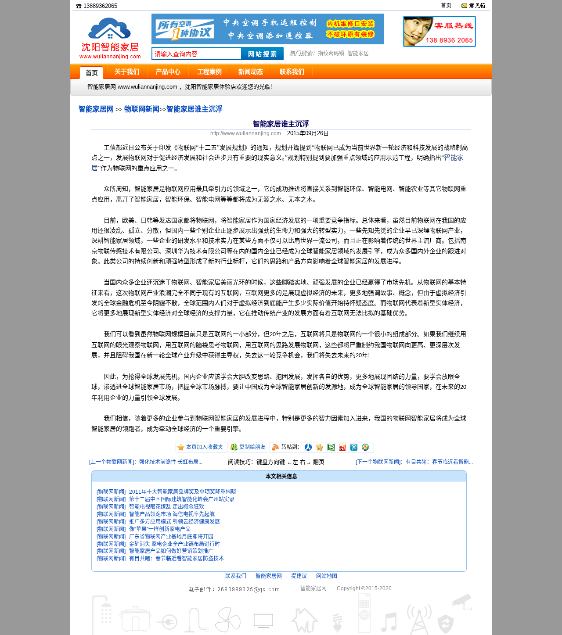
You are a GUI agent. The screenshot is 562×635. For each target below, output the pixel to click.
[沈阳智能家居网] (110, 59)
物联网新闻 (141, 109)
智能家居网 (96, 109)
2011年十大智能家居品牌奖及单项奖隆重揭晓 (182, 492)
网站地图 (326, 576)
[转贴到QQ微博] (354, 447)
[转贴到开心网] (319, 447)
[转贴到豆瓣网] (331, 447)
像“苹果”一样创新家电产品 (160, 529)
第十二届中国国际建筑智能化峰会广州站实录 (181, 499)
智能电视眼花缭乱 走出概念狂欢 (166, 507)
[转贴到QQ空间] (365, 447)
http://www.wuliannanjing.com (245, 133)
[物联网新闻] (111, 492)
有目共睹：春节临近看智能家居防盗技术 (176, 559)
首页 (446, 6)
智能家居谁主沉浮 (194, 109)
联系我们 (235, 576)
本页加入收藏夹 (204, 447)
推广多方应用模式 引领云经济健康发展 (174, 522)
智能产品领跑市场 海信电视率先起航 (172, 514)
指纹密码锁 (331, 53)
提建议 (299, 576)
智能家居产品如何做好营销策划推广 (171, 551)
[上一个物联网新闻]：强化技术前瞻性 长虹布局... (145, 462)
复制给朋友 (252, 447)
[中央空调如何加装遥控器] (267, 42)
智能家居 (358, 53)
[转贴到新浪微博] (342, 447)
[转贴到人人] (308, 447)
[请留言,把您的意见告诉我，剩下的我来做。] (473, 5)
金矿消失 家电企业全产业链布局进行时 (174, 544)
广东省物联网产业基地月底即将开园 (171, 537)
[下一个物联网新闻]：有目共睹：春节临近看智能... (414, 462)
